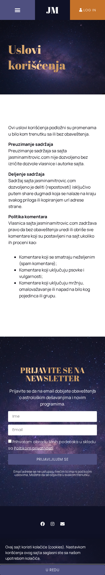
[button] (17, 10)
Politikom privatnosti (33, 448)
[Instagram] (52, 524)
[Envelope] (62, 524)
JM (52, 10)
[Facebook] (42, 524)
